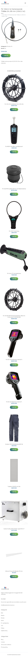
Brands (9, 46)
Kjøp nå (6, 55)
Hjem (2, 13)
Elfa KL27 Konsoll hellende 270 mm (14, 571)
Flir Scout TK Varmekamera (14, 273)
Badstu (2, 615)
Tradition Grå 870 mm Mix (14, 486)
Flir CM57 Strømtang (14, 231)
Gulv (2, 625)
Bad (2, 613)
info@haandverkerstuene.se (7, 605)
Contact (3, 642)
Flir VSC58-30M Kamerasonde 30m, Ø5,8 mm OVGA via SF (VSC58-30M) (14, 316)
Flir (11, 46)
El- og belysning (5, 623)
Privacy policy (4, 647)
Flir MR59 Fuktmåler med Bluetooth (14, 146)
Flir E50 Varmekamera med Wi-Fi (14, 359)
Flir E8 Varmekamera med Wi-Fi (14, 402)
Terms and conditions (6, 644)
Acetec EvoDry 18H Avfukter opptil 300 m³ (14, 528)
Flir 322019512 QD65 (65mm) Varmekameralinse (14, 188)
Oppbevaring (4, 630)
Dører (2, 620)
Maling (2, 628)
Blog (2, 639)
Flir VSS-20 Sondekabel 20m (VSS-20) (14, 104)
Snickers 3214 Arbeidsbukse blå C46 (14, 444)
